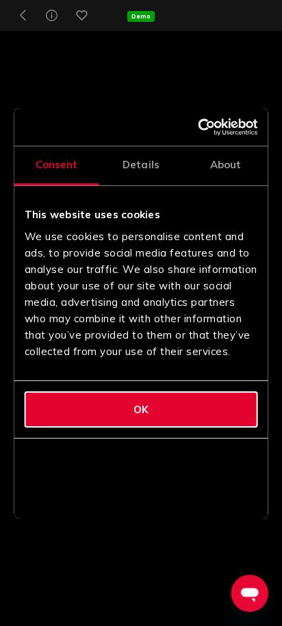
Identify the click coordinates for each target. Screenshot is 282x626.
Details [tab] (141, 164)
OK (141, 409)
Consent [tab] (57, 164)
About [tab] (226, 164)
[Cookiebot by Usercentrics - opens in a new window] (199, 127)
